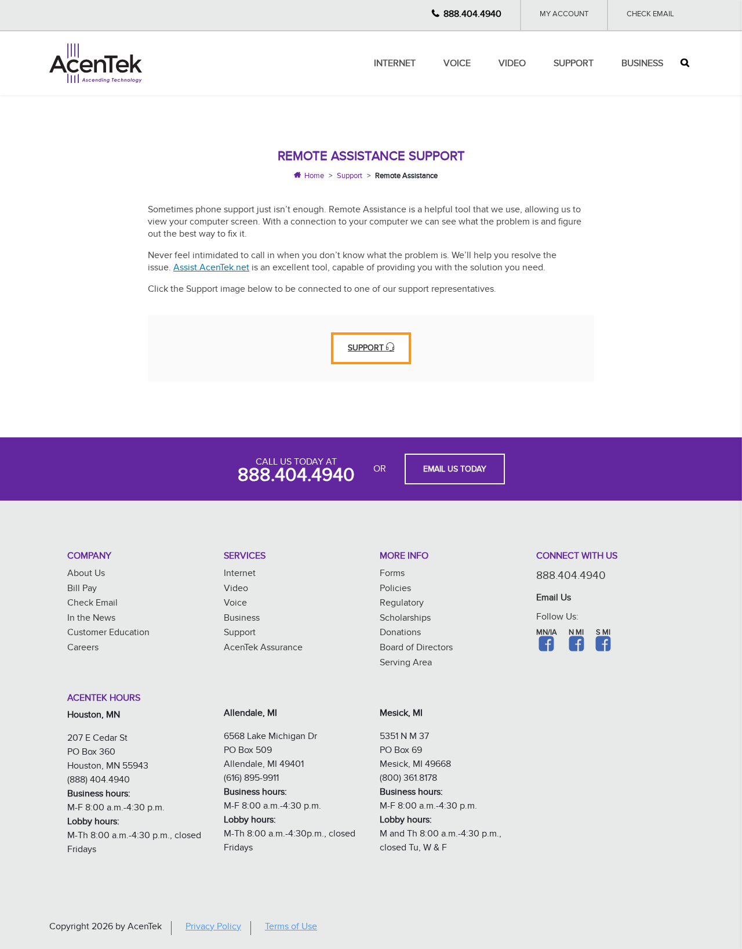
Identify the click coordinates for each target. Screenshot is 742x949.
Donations (400, 634)
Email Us (553, 599)
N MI (576, 633)
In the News (91, 619)
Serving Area (406, 664)
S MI (603, 633)
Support (574, 65)
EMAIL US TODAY (454, 470)
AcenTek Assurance (263, 649)
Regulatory (402, 604)
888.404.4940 (472, 15)
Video (512, 65)
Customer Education (108, 634)
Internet (395, 65)
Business (642, 65)
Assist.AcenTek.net (211, 269)
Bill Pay (82, 590)
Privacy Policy (213, 928)
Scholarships (405, 619)
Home (314, 177)
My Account (564, 15)
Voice (457, 65)
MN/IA (546, 633)
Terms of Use (291, 928)
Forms (392, 574)
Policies (395, 590)
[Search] (685, 63)
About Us (86, 574)
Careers (83, 649)
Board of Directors (416, 649)
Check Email (650, 15)
